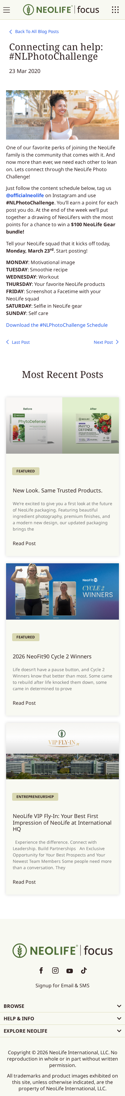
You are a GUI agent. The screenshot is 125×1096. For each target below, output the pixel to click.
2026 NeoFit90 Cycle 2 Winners (52, 656)
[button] (62, 1006)
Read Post (24, 543)
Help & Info (19, 1018)
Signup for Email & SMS (62, 985)
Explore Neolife (25, 1031)
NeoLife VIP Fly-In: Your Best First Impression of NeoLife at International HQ (62, 822)
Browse (14, 1006)
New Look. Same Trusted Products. (58, 490)
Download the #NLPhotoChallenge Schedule (57, 325)
